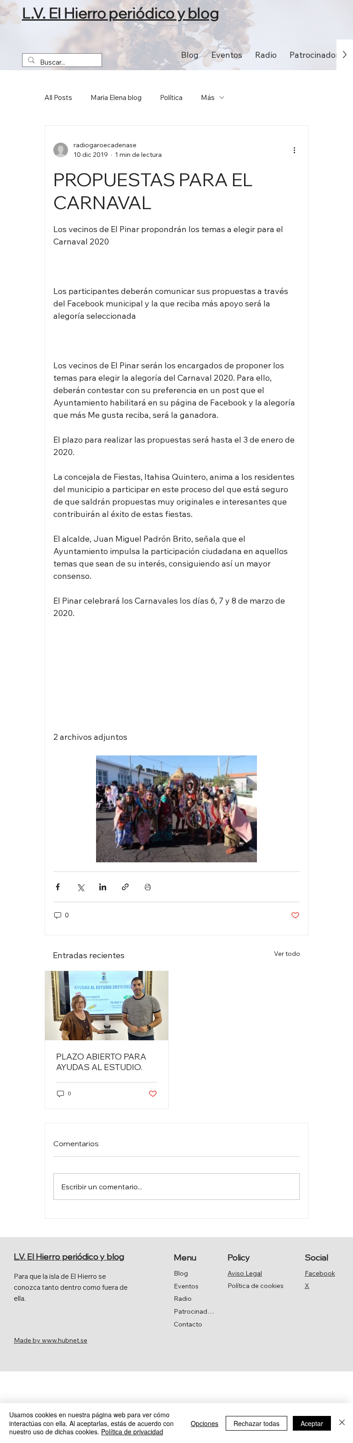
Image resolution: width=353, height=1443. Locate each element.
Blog (181, 1273)
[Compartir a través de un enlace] (125, 886)
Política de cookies (256, 1286)
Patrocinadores (194, 1311)
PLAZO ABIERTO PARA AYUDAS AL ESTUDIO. (101, 1061)
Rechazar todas (256, 1423)
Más (208, 97)
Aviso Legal (245, 1273)
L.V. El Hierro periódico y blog (120, 13)
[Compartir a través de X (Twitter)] (80, 886)
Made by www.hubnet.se (50, 1340)
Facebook (320, 1273)
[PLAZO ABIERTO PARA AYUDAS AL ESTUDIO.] (106, 1005)
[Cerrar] (341, 1423)
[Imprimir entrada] (147, 886)
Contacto (188, 1324)
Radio (183, 1298)
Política (171, 97)
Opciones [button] (204, 1423)
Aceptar (312, 1423)
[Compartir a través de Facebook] (57, 886)
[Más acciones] (294, 149)
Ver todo (287, 953)
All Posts (58, 97)
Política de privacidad (132, 1431)
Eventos (186, 1286)
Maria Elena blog (116, 97)
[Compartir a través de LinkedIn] (102, 886)
